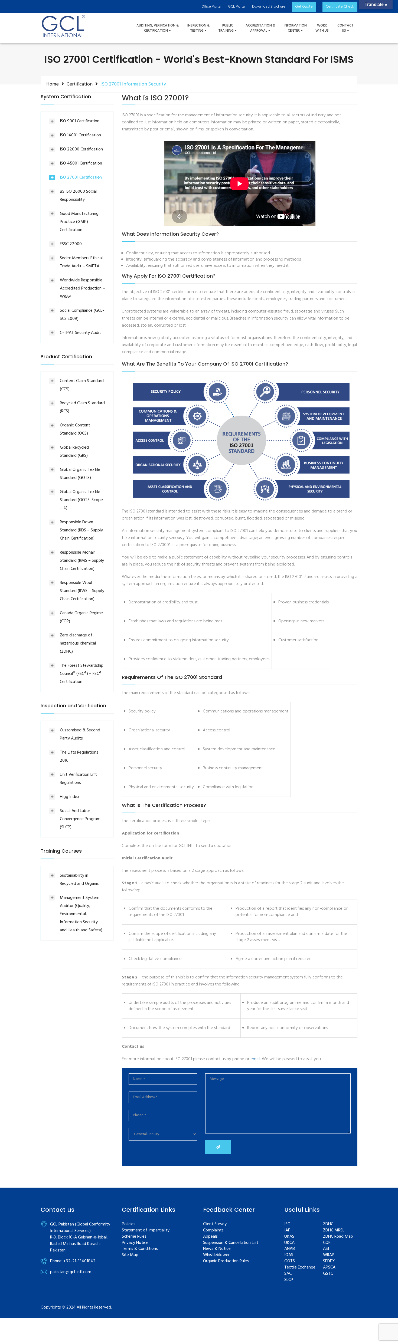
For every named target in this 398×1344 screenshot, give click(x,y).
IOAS (288, 1255)
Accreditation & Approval (260, 28)
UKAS (289, 1237)
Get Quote (304, 7)
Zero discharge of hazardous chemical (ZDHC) (78, 643)
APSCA (329, 1267)
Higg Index (69, 796)
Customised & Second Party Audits (80, 734)
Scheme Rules (134, 1237)
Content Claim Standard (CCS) (82, 385)
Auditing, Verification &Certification (157, 28)
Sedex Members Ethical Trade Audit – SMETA (81, 262)
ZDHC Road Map (338, 1237)
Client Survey (215, 1224)
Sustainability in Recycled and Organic (79, 879)
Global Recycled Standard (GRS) (74, 451)
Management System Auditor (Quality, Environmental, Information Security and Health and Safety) (81, 914)
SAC (288, 1274)
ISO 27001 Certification (81, 177)
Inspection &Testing (198, 28)
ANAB (289, 1249)
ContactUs (345, 28)
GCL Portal (237, 7)
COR (327, 1243)
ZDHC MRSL (333, 1230)
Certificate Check (340, 7)
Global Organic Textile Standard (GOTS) (80, 473)
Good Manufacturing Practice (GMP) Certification (79, 222)
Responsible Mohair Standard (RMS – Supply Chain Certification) (82, 560)
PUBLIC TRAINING (226, 28)
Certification (80, 84)
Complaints (213, 1230)
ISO (287, 1224)
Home (52, 84)
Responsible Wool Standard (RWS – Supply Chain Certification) (82, 591)
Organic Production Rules (226, 1261)
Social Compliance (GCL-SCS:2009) (82, 314)
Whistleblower (216, 1255)
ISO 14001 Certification (80, 135)
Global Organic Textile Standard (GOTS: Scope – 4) (81, 500)
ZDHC (328, 1224)
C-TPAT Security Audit (80, 332)
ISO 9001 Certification (79, 121)
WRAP (328, 1255)
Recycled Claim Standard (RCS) (82, 407)
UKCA (289, 1243)
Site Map (130, 1255)
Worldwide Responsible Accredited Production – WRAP (82, 288)
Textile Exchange (299, 1267)
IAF (287, 1230)
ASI (326, 1249)
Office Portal (211, 7)
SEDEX (329, 1261)
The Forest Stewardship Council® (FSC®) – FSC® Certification (81, 673)
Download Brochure (268, 7)
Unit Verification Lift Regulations (78, 778)
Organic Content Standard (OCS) (75, 429)
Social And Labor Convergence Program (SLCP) (80, 819)
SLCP (288, 1280)
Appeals (210, 1237)
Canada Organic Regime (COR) (81, 617)
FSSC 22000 (71, 244)
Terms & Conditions (140, 1249)
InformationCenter (295, 28)
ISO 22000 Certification (81, 149)
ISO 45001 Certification (81, 163)
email (255, 1059)
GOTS (289, 1261)
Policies (128, 1224)
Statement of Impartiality (145, 1230)
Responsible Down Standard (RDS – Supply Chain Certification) (81, 530)
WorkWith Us (322, 28)
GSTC (328, 1274)
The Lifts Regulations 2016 (79, 756)
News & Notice (217, 1249)
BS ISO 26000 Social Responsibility (78, 195)
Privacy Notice (135, 1243)
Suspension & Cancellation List (230, 1243)
